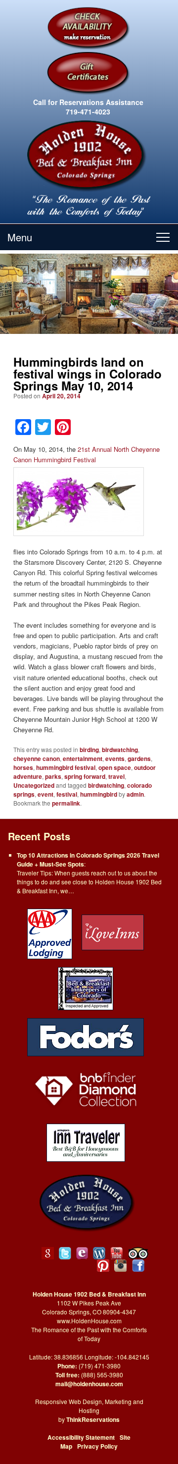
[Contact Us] (82, 1253)
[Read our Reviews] (48, 1253)
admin (135, 794)
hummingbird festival (65, 767)
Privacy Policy (97, 1446)
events (115, 758)
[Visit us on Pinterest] (103, 1265)
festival (66, 794)
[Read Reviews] (139, 1253)
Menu (19, 237)
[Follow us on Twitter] (65, 1253)
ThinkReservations (93, 1419)
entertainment (82, 758)
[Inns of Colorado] (85, 987)
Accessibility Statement (81, 1437)
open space (114, 767)
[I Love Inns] (113, 933)
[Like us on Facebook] (138, 1265)
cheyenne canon (36, 758)
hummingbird (98, 794)
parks (53, 776)
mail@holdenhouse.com (89, 1383)
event (45, 794)
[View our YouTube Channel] (117, 1253)
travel (116, 776)
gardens (139, 758)
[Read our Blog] (99, 1253)
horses (23, 767)
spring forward (84, 776)
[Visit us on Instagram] (120, 1265)
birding (89, 749)
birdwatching (120, 749)
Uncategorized (33, 785)
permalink (66, 803)
